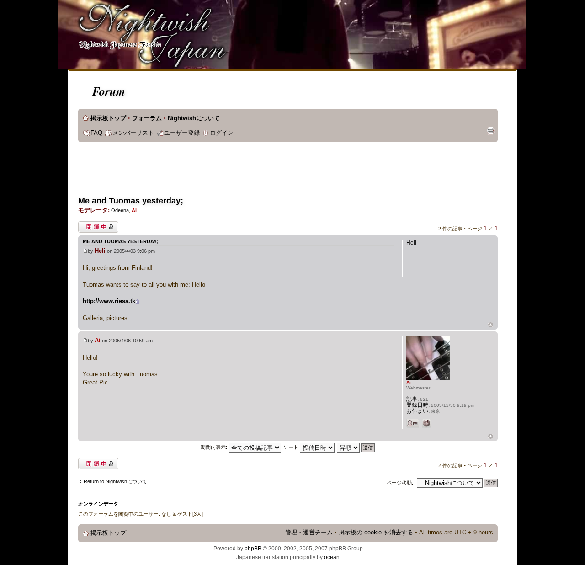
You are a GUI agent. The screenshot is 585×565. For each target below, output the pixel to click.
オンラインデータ (98, 503)
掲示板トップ (108, 118)
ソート (291, 447)
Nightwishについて (194, 118)
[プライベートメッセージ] (412, 423)
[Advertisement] (244, 171)
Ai (134, 210)
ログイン (222, 133)
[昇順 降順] (356, 447)
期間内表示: (215, 447)
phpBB (253, 548)
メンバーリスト (133, 133)
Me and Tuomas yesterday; (130, 200)
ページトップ (490, 325)
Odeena (120, 210)
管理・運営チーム (309, 532)
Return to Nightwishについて (115, 481)
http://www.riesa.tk (109, 301)
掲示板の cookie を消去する (376, 532)
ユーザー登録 (182, 133)
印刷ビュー (490, 131)
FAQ (96, 133)
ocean (332, 557)
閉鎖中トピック (95, 225)
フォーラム (147, 118)
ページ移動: (400, 482)
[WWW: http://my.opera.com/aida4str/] (426, 423)
